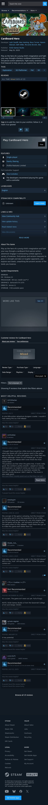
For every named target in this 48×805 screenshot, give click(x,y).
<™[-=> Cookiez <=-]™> (16, 582)
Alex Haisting (24, 42)
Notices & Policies (11, 759)
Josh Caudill (13, 42)
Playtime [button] (19, 372)
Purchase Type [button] (22, 367)
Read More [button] (40, 480)
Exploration (7, 70)
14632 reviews (23, 658)
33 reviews (20, 502)
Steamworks (9, 733)
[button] (5, 10)
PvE (32, 70)
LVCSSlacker (12, 400)
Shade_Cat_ (12, 543)
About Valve (28, 725)
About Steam (10, 725)
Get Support (28, 759)
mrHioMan (11, 435)
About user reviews (8, 341)
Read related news (9, 227)
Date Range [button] (6, 372)
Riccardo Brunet (31, 45)
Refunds (8, 767)
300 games (11, 502)
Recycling (27, 737)
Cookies (8, 763)
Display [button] (30, 372)
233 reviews (21, 624)
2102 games (11, 658)
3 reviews (20, 545)
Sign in (4, 122)
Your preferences (22, 341)
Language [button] (36, 367)
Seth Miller (20, 45)
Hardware (28, 733)
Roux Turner (34, 42)
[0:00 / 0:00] (24, 94)
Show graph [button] (39, 376)
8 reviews (10, 437)
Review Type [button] (6, 367)
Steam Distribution (12, 737)
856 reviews (11, 585)
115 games (10, 624)
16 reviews (10, 402)
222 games (11, 545)
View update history (10, 221)
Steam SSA (9, 729)
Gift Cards (8, 741)
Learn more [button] (39, 203)
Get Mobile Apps (13, 798)
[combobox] (25, 4)
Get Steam (28, 751)
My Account (28, 763)
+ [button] (44, 70)
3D (39, 70)
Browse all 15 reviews (24, 695)
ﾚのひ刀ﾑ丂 (11, 656)
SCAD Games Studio (16, 48)
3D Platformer (21, 70)
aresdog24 (11, 500)
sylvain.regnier (13, 621)
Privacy (7, 751)
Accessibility (9, 755)
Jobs (26, 729)
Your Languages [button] (14, 383)
